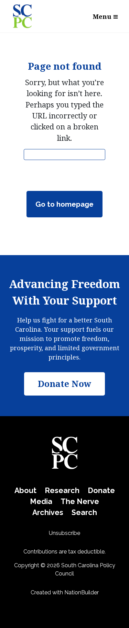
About (25, 490)
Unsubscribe (64, 533)
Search (84, 512)
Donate (101, 490)
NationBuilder (81, 592)
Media (41, 501)
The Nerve (80, 501)
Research (62, 490)
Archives (47, 512)
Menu (102, 16)
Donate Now (64, 383)
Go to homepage (64, 204)
